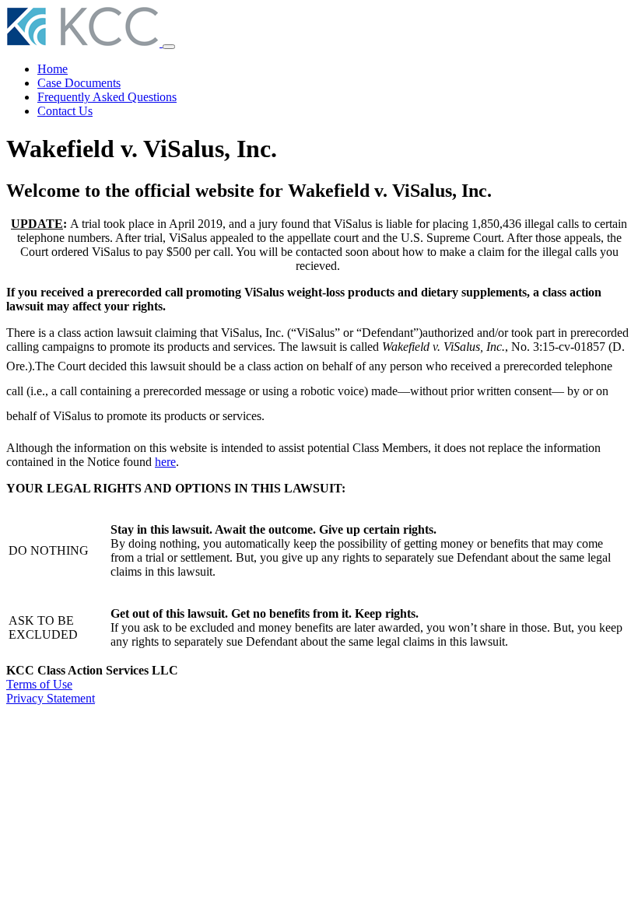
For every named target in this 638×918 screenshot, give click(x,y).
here (165, 461)
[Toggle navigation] (169, 46)
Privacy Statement (50, 698)
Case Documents (79, 82)
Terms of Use (39, 684)
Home (52, 68)
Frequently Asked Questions (107, 96)
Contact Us (65, 110)
